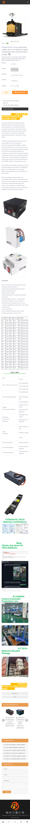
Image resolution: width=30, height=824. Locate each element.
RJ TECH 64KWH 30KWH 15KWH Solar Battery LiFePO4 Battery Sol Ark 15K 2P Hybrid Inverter (15, 747)
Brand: (4, 103)
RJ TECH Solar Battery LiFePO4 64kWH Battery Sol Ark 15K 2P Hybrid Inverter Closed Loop (15, 744)
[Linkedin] (16, 812)
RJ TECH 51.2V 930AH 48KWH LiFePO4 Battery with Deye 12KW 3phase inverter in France (15, 759)
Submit (7, 792)
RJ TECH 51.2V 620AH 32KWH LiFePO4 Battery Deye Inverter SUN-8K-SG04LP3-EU (15, 750)
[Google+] (19, 812)
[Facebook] (23, 812)
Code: (4, 105)
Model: (4, 100)
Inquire (6, 92)
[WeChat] (7, 812)
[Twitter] (13, 812)
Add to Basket (21, 92)
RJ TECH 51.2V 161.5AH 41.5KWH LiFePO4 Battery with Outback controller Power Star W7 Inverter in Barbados (15, 753)
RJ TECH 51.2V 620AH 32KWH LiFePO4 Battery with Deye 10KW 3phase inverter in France (15, 756)
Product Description (8, 109)
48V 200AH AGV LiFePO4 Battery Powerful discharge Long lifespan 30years (4, 721)
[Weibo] (10, 812)
